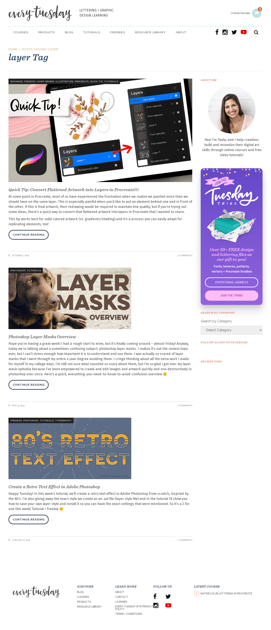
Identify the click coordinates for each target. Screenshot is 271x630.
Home (13, 49)
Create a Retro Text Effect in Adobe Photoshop (54, 486)
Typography (63, 420)
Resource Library (89, 606)
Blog (80, 592)
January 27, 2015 (20, 540)
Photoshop (17, 270)
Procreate (82, 81)
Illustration (64, 81)
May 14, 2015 (18, 405)
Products (84, 602)
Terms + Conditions (128, 614)
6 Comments (185, 405)
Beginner (16, 81)
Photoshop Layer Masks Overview (42, 336)
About (119, 592)
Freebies (30, 81)
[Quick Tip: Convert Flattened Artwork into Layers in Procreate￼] (100, 130)
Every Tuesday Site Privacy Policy (134, 607)
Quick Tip (96, 81)
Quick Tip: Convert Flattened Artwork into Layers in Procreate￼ (73, 189)
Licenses (121, 602)
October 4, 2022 (20, 255)
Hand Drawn (45, 81)
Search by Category (216, 321)
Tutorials (111, 81)
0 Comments (185, 255)
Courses (83, 597)
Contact (121, 597)
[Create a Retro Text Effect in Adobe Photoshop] (100, 448)
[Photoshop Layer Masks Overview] (100, 298)
